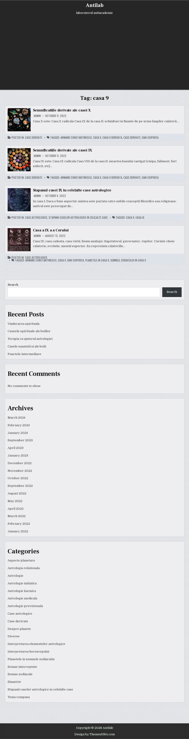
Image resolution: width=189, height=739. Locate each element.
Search (13, 284)
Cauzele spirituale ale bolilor (29, 331)
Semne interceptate (22, 666)
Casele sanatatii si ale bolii (27, 346)
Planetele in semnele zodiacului (31, 659)
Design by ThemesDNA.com (94, 734)
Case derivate (33, 137)
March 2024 (16, 417)
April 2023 (16, 448)
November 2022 (20, 470)
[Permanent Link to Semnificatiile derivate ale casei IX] (19, 159)
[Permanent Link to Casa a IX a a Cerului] (19, 239)
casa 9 (97, 137)
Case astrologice (36, 217)
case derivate (132, 137)
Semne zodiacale (20, 674)
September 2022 (20, 486)
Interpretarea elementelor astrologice (36, 644)
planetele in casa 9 (97, 260)
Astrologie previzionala (25, 606)
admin (37, 115)
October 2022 (18, 478)
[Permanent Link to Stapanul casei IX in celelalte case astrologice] (19, 199)
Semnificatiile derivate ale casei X (62, 110)
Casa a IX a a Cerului (51, 230)
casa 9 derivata (112, 137)
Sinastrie (14, 682)
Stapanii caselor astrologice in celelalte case (78, 217)
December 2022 (20, 463)
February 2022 (19, 523)
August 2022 (17, 493)
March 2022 (17, 516)
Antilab (94, 5)
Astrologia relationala (24, 568)
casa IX (140, 217)
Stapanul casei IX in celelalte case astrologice (72, 190)
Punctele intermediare (24, 354)
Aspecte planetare (21, 560)
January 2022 (18, 531)
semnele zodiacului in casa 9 (128, 260)
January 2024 (18, 433)
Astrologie (15, 575)
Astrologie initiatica (22, 583)
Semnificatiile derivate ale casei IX (62, 150)
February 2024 (19, 425)
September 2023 (20, 440)
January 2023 (18, 455)
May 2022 (15, 501)
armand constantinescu (76, 137)
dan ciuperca (150, 137)
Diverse (14, 636)
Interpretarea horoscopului (28, 651)
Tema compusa (19, 697)
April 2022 (16, 508)
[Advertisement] (94, 49)
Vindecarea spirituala (23, 323)
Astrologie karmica (22, 591)
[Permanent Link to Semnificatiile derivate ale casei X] (19, 119)
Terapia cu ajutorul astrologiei (30, 338)
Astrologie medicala (22, 598)
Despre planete (19, 629)
